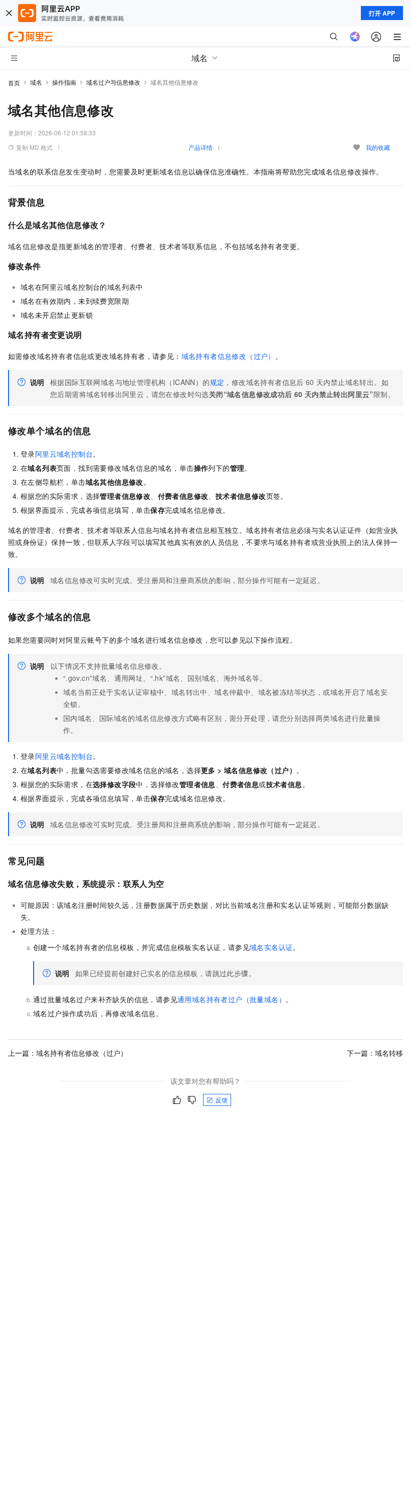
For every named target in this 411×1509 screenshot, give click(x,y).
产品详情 (200, 147)
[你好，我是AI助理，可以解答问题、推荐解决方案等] (354, 36)
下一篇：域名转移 (375, 1053)
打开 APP (382, 13)
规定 (217, 382)
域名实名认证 (271, 947)
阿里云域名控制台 (64, 454)
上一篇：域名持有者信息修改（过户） (67, 1053)
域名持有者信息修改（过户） (228, 356)
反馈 (222, 1099)
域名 (36, 82)
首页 (14, 82)
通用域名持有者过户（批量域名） (231, 999)
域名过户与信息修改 (113, 82)
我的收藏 (378, 147)
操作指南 (64, 82)
